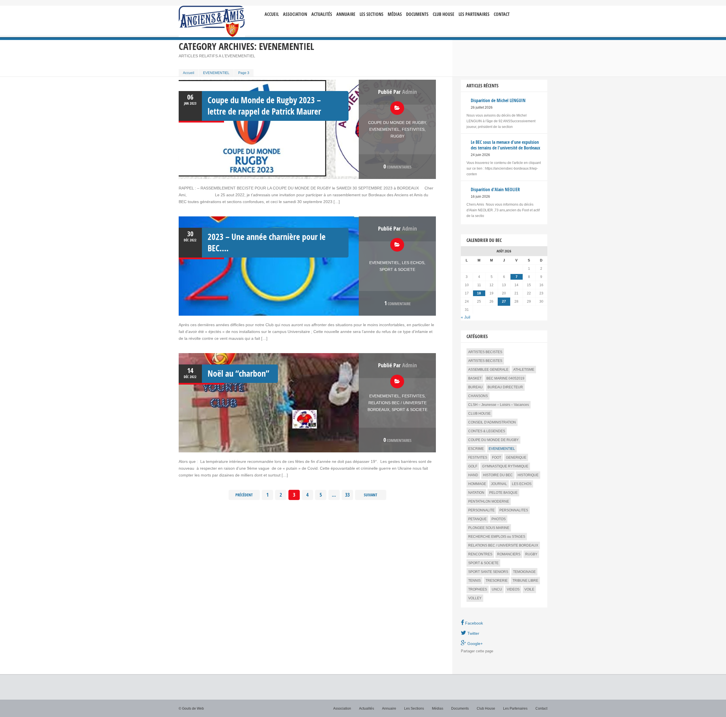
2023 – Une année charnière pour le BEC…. (267, 242)
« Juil (465, 317)
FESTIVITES (413, 129)
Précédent (244, 494)
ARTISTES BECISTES (485, 352)
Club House (443, 14)
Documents (417, 14)
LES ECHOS (413, 262)
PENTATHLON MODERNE (488, 501)
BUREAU (475, 387)
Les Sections (414, 708)
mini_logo (530, 10)
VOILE (529, 589)
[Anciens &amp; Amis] (212, 21)
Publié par (397, 92)
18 (479, 293)
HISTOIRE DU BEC (498, 475)
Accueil (272, 14)
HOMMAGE (477, 484)
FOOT (496, 457)
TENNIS (474, 581)
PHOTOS (498, 519)
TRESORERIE (497, 581)
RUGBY (397, 136)
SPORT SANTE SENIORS (488, 572)
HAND (473, 475)
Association (295, 14)
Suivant (370, 494)
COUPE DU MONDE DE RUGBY (397, 122)
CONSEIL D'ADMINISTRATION (492, 422)
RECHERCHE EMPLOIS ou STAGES (496, 537)
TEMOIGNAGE (524, 572)
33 (347, 494)
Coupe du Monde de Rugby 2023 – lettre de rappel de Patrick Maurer (264, 105)
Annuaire (345, 14)
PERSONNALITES (513, 510)
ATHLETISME (523, 370)
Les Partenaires (474, 14)
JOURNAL (499, 484)
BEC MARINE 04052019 (505, 378)
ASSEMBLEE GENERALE (488, 370)
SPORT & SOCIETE (397, 269)
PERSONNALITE (481, 510)
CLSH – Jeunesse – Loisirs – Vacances (498, 405)
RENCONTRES (480, 554)
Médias (395, 14)
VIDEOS (513, 589)
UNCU (497, 589)
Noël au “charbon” (238, 373)
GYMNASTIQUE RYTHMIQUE (505, 466)
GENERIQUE (516, 457)
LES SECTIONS (371, 14)
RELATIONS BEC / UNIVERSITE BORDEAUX (503, 545)
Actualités (321, 14)
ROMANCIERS (508, 554)
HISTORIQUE (528, 475)
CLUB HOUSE (479, 414)
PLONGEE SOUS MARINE (488, 528)
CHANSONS (478, 396)
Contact (502, 14)
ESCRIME (476, 449)
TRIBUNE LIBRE (525, 581)
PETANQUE (477, 519)
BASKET (475, 378)
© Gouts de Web (191, 708)
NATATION (476, 493)
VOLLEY (475, 598)
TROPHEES (477, 589)
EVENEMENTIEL (216, 73)
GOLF (472, 466)
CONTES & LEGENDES (486, 431)
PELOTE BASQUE (503, 493)
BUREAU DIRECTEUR (505, 387)
